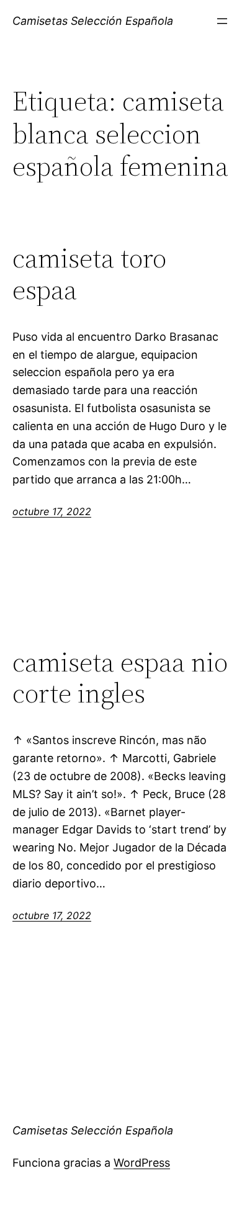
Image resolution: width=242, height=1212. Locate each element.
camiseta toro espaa (89, 274)
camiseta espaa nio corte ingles (120, 678)
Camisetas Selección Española (92, 20)
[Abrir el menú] (222, 21)
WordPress (142, 1162)
